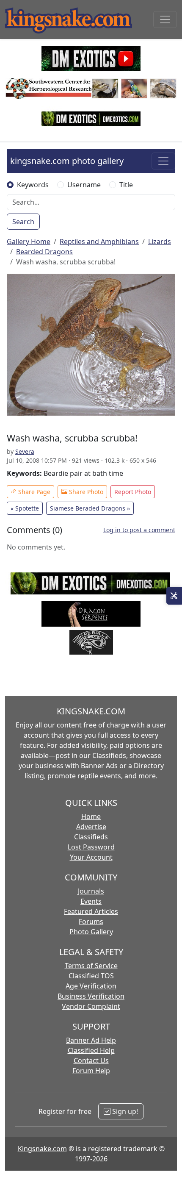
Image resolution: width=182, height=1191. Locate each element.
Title (126, 184)
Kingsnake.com (42, 1148)
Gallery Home (28, 241)
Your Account (91, 857)
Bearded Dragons (44, 251)
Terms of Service (91, 965)
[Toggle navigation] (165, 19)
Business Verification (91, 996)
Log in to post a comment (139, 530)
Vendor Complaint (91, 1006)
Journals (91, 891)
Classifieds (91, 836)
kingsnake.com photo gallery (67, 161)
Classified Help (91, 1050)
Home (91, 816)
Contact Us (91, 1060)
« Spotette (25, 508)
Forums (91, 921)
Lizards (159, 241)
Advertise (91, 826)
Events (91, 901)
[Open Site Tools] (174, 596)
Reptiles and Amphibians (99, 241)
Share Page (33, 492)
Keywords (33, 184)
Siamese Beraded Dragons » (90, 508)
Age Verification (91, 986)
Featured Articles (91, 911)
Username (84, 184)
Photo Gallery (91, 931)
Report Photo (132, 492)
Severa (24, 451)
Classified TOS (91, 975)
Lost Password (91, 847)
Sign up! (124, 1111)
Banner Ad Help (91, 1040)
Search (23, 221)
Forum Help (91, 1070)
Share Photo (85, 492)
